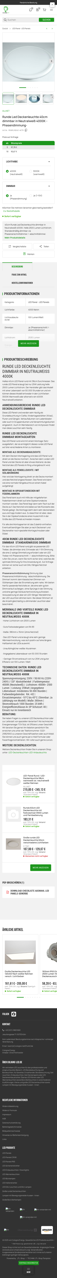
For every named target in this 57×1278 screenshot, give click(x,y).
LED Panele (6, 1153)
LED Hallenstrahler (9, 1183)
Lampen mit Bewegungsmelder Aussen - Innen (20, 1195)
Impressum (6, 1114)
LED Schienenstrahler (11, 1165)
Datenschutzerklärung (11, 1122)
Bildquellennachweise (11, 1131)
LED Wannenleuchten (11, 1174)
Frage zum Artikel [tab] (19, 274)
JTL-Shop (21, 1258)
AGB (4, 1118)
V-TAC (26, 846)
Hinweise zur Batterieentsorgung (15, 1135)
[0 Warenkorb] (44, 10)
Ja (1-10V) (37, 195)
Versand (42, 792)
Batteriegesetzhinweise (11, 1127)
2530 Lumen (34, 337)
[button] (28, 161)
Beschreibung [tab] (17, 266)
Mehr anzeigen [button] (41, 867)
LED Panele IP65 (8, 1161)
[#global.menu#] (51, 10)
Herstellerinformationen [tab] (22, 283)
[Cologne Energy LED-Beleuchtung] (6, 9)
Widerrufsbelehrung (10, 1106)
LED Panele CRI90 (9, 1157)
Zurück (5, 28)
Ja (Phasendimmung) (18, 197)
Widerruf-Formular (9, 1110)
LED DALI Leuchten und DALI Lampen (16, 1187)
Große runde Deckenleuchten (14, 1191)
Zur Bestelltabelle (11, 211)
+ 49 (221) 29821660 (12, 1030)
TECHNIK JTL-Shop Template (38, 1258)
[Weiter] (52, 97)
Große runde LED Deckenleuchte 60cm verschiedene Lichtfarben (36, 840)
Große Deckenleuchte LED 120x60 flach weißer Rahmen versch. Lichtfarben (19, 974)
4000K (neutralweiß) (16, 173)
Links (4, 1139)
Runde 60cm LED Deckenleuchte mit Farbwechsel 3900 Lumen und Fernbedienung (35, 812)
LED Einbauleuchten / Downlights (15, 1170)
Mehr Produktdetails (15, 237)
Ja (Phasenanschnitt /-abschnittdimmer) (38, 328)
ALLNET (6, 110)
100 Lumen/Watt (35, 317)
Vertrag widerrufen (28, 1263)
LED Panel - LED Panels (21, 28)
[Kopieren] (26, 130)
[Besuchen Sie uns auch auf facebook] (13, 1014)
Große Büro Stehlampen (11, 1199)
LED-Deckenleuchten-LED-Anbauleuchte (27, 752)
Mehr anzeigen (29, 343)
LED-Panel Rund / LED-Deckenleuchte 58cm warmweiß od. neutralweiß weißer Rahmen (36, 779)
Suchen (46, 19)
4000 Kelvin (33, 309)
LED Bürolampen (8, 1178)
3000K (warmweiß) (39, 173)
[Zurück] (5, 61)
